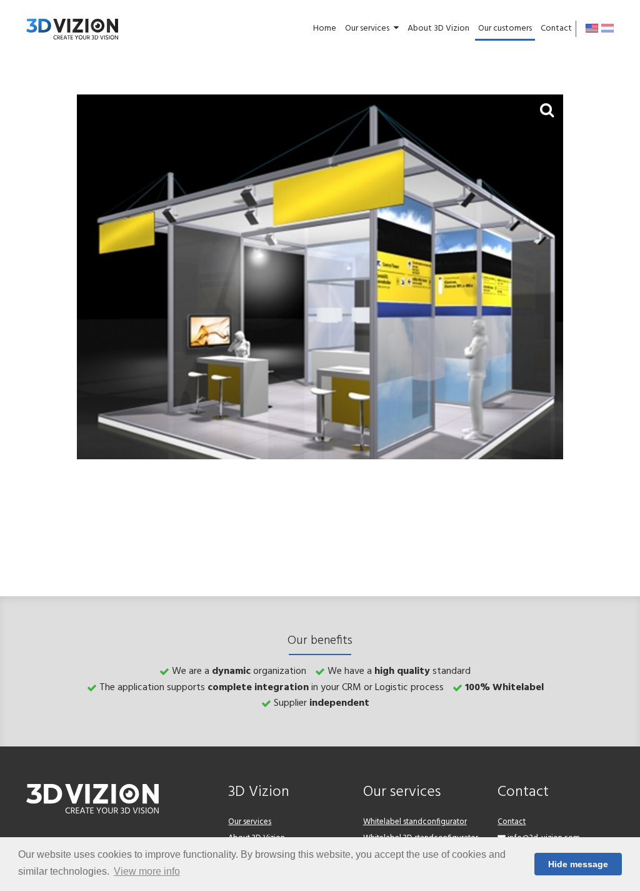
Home (324, 28)
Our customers (505, 28)
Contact (556, 28)
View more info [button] (147, 871)
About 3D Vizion (438, 28)
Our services (367, 28)
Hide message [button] (578, 864)
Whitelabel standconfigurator (415, 821)
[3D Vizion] (72, 29)
